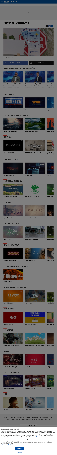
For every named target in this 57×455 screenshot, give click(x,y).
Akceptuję (19, 448)
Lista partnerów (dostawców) (7, 444)
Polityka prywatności (38, 436)
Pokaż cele (19, 452)
